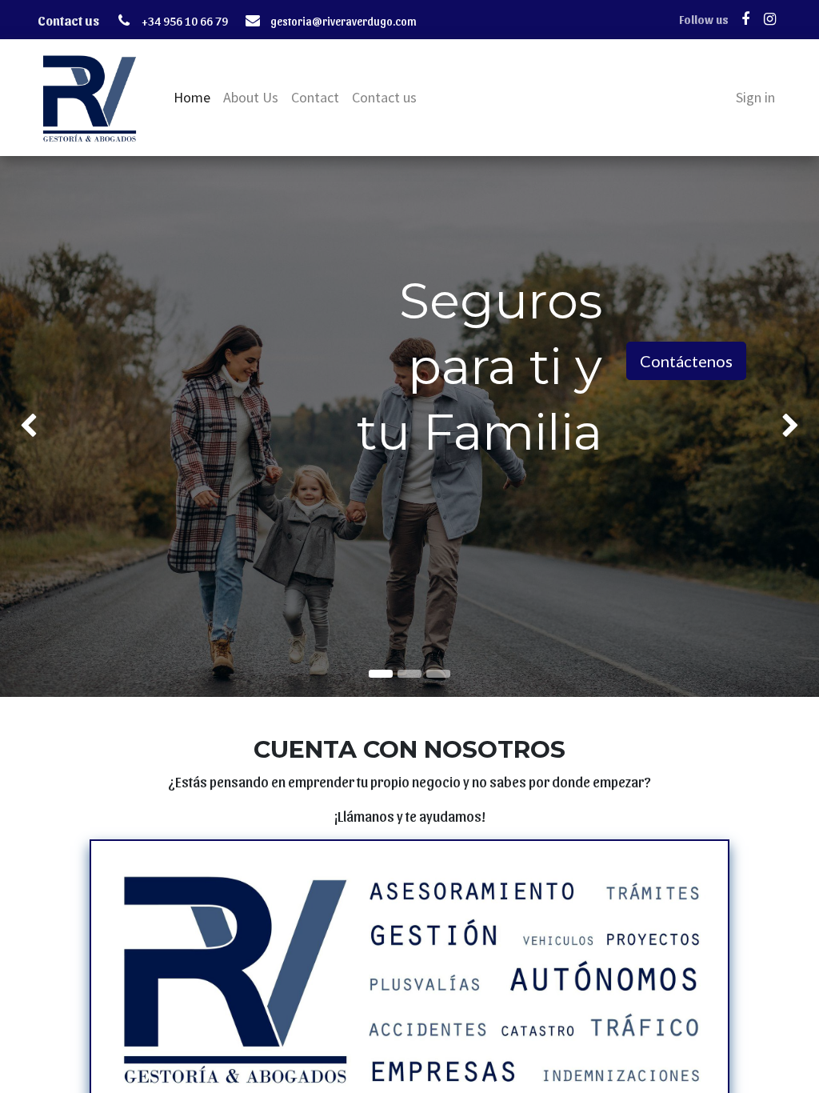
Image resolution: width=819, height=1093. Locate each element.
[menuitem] (192, 97)
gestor (286, 21)
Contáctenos (686, 360)
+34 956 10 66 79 (185, 21)
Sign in (755, 97)
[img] (33, 426)
